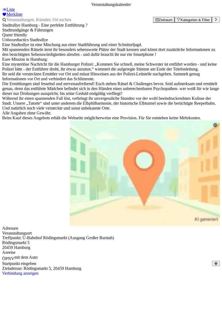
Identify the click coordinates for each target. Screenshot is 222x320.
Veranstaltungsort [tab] (17, 233)
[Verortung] (216, 263)
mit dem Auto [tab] (26, 257)
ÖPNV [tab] (8, 258)
